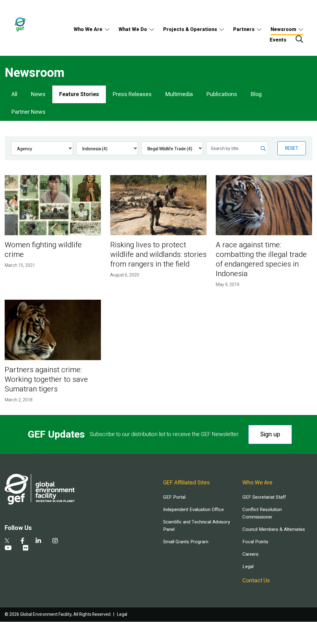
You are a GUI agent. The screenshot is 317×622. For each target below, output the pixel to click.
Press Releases (132, 94)
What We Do (133, 29)
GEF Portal (174, 497)
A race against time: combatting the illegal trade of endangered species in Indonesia (261, 259)
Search (299, 39)
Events (278, 40)
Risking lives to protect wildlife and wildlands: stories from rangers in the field (158, 255)
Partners (243, 29)
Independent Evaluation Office (193, 509)
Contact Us (256, 580)
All (14, 94)
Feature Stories (79, 94)
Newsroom (283, 29)
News (38, 94)
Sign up (270, 434)
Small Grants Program (185, 541)
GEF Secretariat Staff (264, 497)
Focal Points (255, 541)
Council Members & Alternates (273, 529)
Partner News (28, 112)
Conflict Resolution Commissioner (262, 513)
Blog (256, 94)
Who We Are (88, 29)
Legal (248, 566)
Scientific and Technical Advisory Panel (196, 525)
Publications (221, 94)
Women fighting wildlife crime (43, 250)
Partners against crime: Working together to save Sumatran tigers (46, 379)
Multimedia (179, 94)
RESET (291, 148)
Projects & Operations (190, 29)
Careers (250, 554)
